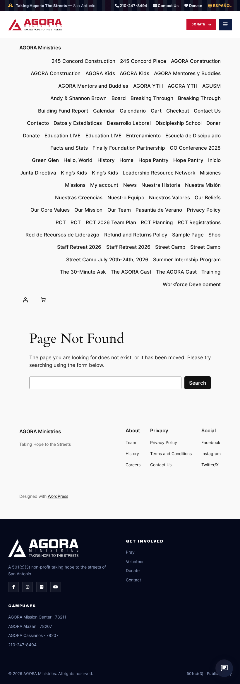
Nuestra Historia (160, 185)
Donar (213, 123)
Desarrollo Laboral (129, 123)
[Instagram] (27, 587)
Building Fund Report (63, 111)
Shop (214, 235)
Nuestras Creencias (78, 198)
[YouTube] (55, 587)
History (106, 160)
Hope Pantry (153, 160)
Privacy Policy (204, 210)
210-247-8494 (133, 5)
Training (211, 272)
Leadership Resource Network (159, 173)
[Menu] (225, 24)
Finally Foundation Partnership (128, 148)
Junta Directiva (38, 173)
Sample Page (188, 235)
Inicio (214, 160)
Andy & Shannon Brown (78, 98)
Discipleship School (178, 123)
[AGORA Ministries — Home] (35, 24)
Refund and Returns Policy (135, 235)
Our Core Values (50, 210)
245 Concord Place (143, 61)
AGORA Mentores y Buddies (187, 73)
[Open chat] (224, 668)
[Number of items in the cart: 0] (43, 300)
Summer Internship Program (187, 259)
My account (104, 185)
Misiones (210, 173)
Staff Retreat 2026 (79, 247)
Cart (156, 111)
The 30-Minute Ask (83, 272)
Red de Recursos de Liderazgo (62, 235)
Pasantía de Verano (159, 210)
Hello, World (78, 160)
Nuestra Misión (203, 185)
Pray (130, 552)
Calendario (133, 111)
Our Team (119, 210)
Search (197, 383)
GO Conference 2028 (195, 148)
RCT (61, 222)
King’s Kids (74, 173)
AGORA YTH (148, 86)
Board (119, 98)
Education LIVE (62, 136)
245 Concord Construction (83, 61)
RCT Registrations (199, 222)
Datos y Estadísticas (78, 123)
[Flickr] (41, 587)
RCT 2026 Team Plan (111, 222)
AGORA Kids (100, 73)
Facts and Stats (69, 148)
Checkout (177, 111)
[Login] (25, 300)
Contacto (38, 123)
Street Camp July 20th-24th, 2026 (107, 259)
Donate (195, 5)
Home (126, 160)
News (130, 185)
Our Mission (88, 210)
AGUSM (211, 86)
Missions (75, 185)
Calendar (104, 111)
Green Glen (45, 160)
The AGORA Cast (131, 272)
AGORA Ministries (40, 48)
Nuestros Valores (169, 198)
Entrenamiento (143, 136)
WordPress (58, 496)
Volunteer (135, 561)
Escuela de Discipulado (193, 136)
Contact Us (168, 5)
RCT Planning (157, 222)
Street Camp (170, 247)
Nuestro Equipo (125, 198)
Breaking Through (152, 98)
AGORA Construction (196, 61)
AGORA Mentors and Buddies (93, 86)
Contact (133, 579)
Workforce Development (192, 284)
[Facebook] (13, 587)
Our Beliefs (208, 198)
